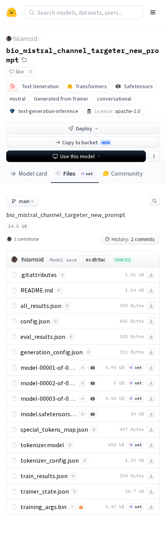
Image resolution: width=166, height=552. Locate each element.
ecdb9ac (96, 259)
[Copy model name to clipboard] (24, 59)
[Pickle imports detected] (81, 507)
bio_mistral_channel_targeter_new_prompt (82, 54)
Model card (33, 173)
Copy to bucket (86, 142)
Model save (63, 260)
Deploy (84, 128)
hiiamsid (25, 38)
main (24, 201)
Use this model (77, 156)
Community (126, 173)
